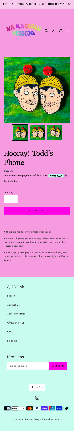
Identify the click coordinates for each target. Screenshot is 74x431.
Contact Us (13, 305)
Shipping (12, 341)
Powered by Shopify (51, 420)
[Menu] (68, 30)
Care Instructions (17, 314)
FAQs (10, 332)
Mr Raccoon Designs (31, 420)
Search (11, 296)
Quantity (8, 193)
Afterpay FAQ (15, 323)
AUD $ (36, 387)
